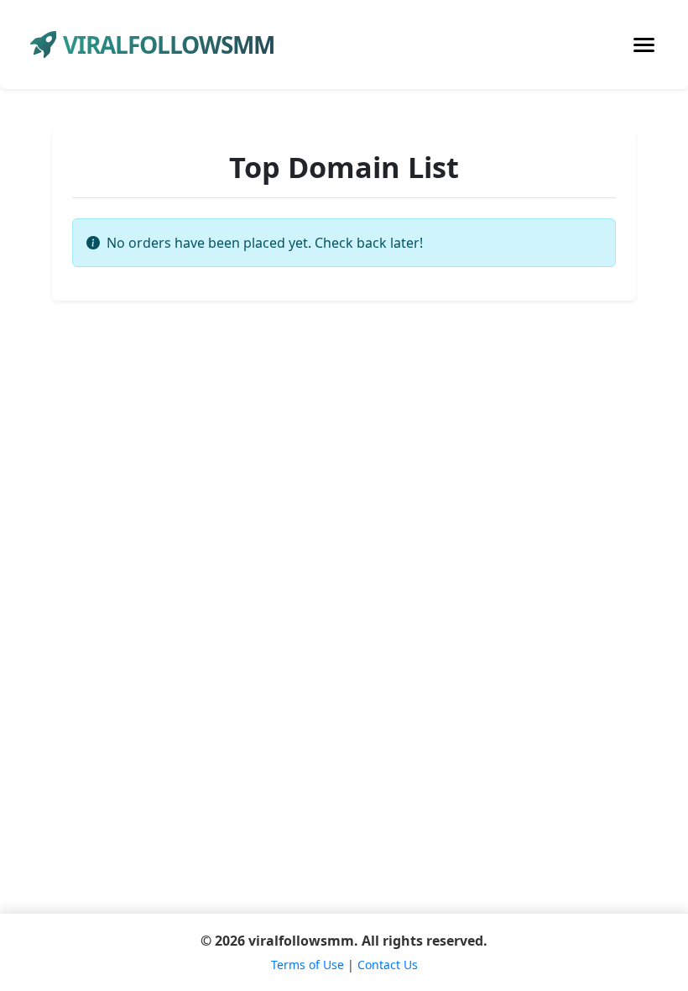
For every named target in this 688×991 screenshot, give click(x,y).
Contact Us (387, 965)
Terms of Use (307, 965)
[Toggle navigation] (644, 44)
